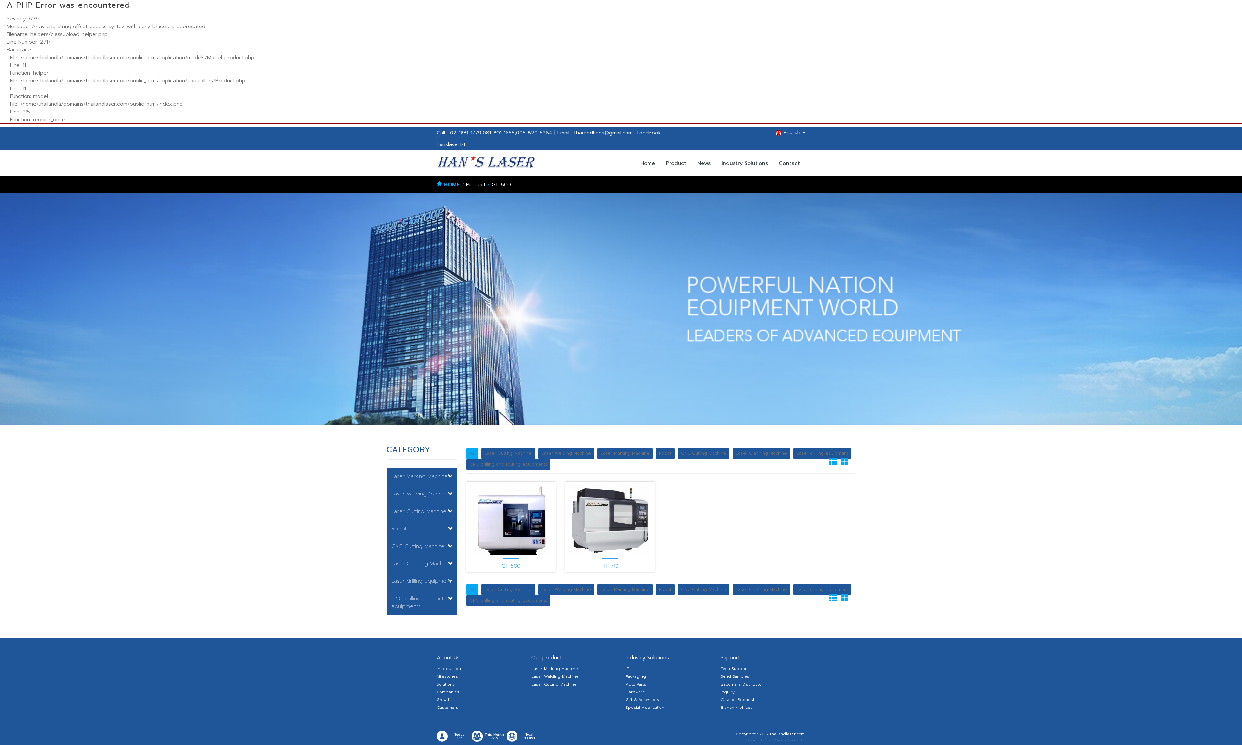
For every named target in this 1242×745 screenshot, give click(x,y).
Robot (665, 453)
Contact (789, 163)
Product (676, 163)
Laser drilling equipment (822, 453)
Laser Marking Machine (625, 453)
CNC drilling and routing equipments (508, 464)
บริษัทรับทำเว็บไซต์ (760, 740)
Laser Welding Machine (566, 453)
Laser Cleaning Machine (761, 453)
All (472, 453)
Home (647, 163)
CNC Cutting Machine (703, 453)
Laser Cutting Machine (508, 453)
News (704, 163)
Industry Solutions (745, 163)
